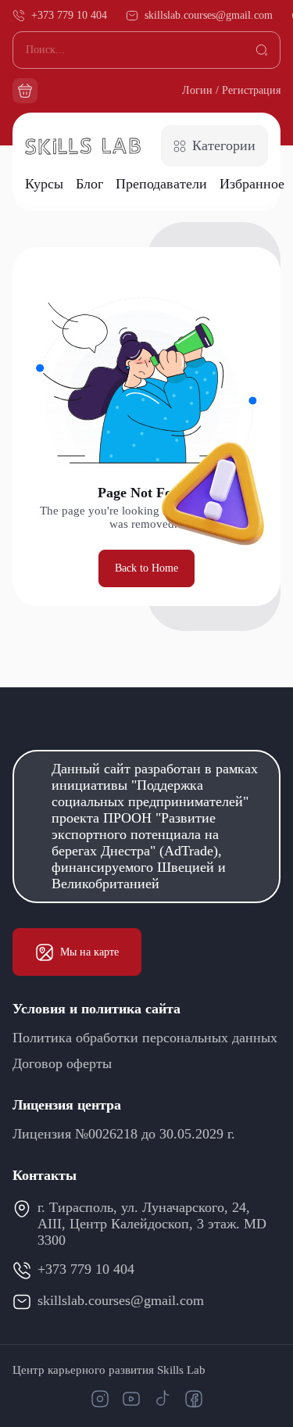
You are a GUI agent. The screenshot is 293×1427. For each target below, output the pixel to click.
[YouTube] (131, 1398)
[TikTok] (162, 1398)
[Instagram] (100, 1398)
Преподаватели (161, 184)
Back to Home (146, 568)
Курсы (44, 184)
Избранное (252, 184)
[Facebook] (193, 1398)
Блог (89, 184)
